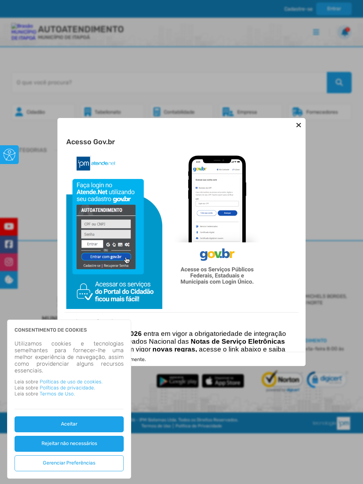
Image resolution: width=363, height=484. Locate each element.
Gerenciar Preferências (69, 463)
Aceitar (69, 424)
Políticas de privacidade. (67, 388)
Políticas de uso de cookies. (71, 382)
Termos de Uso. (57, 394)
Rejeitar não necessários (69, 443)
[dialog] (69, 399)
